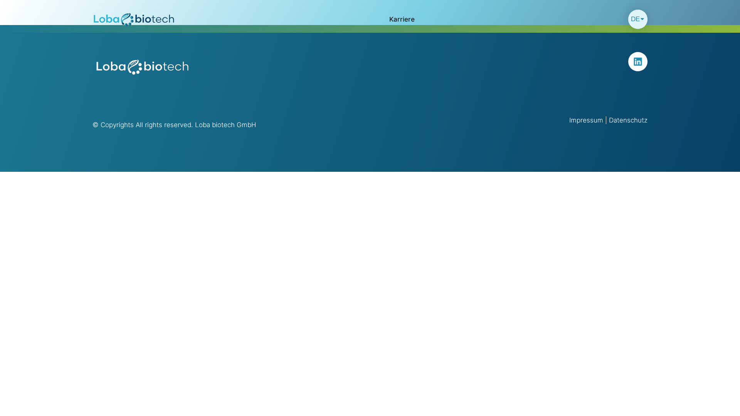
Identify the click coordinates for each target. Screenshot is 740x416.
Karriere (402, 19)
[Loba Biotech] (134, 19)
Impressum (586, 120)
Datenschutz (628, 120)
